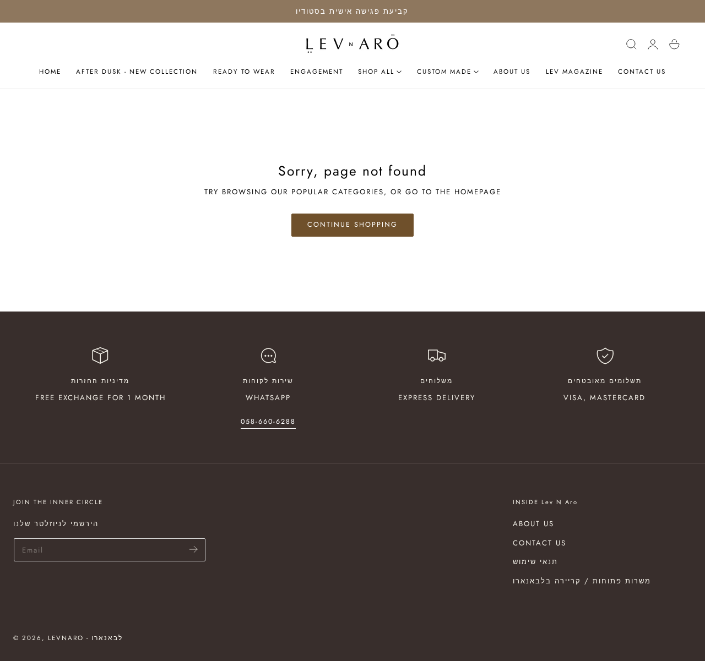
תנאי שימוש (535, 562)
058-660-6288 (268, 422)
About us (533, 523)
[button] (631, 44)
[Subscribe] (193, 549)
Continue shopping (352, 225)
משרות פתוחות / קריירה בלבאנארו (582, 581)
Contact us (539, 543)
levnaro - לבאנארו (85, 637)
